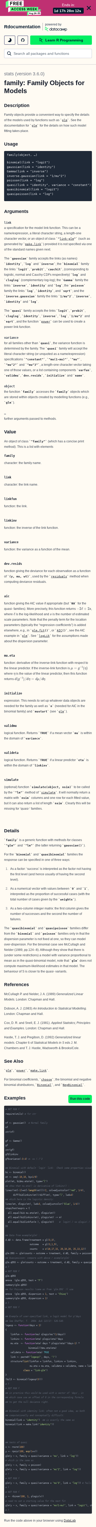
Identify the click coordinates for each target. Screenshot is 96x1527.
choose (46, 1079)
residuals (59, 576)
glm (64, 120)
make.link (33, 244)
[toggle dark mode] (9, 40)
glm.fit (38, 630)
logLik (44, 635)
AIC (59, 630)
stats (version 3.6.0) (24, 73)
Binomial (44, 1084)
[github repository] (22, 40)
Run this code (80, 1099)
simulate (48, 792)
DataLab (70, 1520)
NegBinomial (72, 1084)
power (45, 321)
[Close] (89, 8)
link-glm (67, 238)
